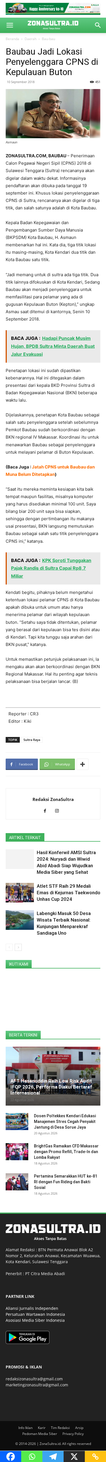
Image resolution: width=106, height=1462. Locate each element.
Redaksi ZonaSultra (53, 799)
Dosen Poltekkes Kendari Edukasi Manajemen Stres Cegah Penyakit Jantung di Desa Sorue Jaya (65, 1121)
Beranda (12, 38)
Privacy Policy (73, 1433)
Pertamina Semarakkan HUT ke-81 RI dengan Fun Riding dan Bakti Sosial (65, 1182)
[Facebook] (47, 811)
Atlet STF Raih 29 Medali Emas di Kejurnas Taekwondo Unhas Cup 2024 (68, 892)
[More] (82, 764)
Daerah (30, 38)
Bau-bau (48, 38)
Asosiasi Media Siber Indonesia (35, 1320)
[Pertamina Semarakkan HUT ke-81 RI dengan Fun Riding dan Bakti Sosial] (17, 1181)
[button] (10, 25)
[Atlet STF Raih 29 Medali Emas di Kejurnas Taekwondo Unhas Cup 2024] (20, 893)
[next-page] (18, 947)
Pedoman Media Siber (39, 1433)
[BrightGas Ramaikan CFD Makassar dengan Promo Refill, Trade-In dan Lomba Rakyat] (17, 1151)
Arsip (79, 1427)
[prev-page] (9, 947)
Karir (42, 1427)
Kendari (22, 1261)
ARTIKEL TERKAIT (25, 837)
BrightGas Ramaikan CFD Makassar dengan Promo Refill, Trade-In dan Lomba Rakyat (66, 1152)
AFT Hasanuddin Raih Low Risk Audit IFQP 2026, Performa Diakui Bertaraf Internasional (51, 1087)
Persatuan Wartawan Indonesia (35, 1314)
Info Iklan (25, 1427)
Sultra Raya (31, 740)
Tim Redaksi (60, 1427)
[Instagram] (59, 811)
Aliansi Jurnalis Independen (32, 1308)
